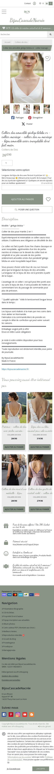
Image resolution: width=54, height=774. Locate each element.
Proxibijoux (8, 646)
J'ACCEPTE (41, 768)
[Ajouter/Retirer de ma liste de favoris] (48, 199)
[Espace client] (34, 3)
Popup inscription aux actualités (16, 620)
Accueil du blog (9, 639)
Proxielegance (9, 642)
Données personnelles (11, 680)
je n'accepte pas (13, 768)
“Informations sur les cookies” (19, 757)
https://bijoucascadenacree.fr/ (15, 369)
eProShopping (17, 726)
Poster (29, 124)
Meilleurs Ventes (10, 631)
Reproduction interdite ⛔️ (13, 635)
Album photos (9, 624)
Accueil (7, 42)
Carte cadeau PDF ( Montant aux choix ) (19, 627)
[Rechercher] (50, 34)
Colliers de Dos (10, 149)
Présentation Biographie (13, 609)
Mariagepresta (9, 650)
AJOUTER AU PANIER (22, 199)
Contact (27, 3)
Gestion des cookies (10, 676)
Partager (19, 117)
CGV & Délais (8, 612)
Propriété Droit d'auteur (13, 616)
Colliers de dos (21, 42)
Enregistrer (37, 117)
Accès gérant (45, 726)
